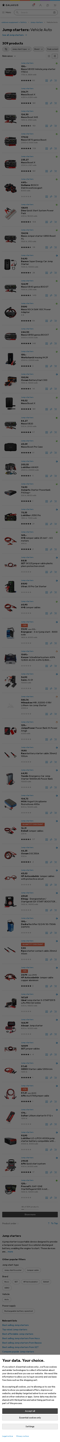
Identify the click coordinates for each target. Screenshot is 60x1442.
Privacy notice (22, 1436)
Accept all (30, 1411)
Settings (30, 1426)
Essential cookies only (30, 1417)
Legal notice (7, 1436)
